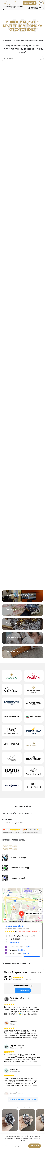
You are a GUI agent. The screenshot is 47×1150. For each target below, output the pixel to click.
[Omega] (34, 676)
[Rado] (12, 771)
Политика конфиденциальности (15, 1146)
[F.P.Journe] (34, 785)
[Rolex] (12, 676)
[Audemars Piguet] (34, 703)
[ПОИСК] (41, 58)
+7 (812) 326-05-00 (9, 846)
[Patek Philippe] (34, 689)
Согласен (35, 1146)
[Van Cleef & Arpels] (34, 771)
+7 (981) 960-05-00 (36, 8)
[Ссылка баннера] (22, 596)
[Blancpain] (34, 758)
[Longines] (12, 703)
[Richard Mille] (12, 717)
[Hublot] (12, 744)
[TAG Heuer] (34, 717)
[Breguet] (12, 758)
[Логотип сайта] (9, 3)
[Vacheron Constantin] (34, 744)
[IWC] (12, 730)
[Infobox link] (15, 857)
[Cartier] (12, 689)
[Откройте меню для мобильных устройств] (41, 3)
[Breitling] (34, 730)
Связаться (28, 3)
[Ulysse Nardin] (12, 785)
